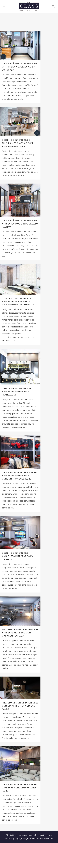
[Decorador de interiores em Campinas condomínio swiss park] (20, 763)
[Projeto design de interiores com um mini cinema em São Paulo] (20, 688)
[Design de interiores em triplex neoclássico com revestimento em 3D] (20, 121)
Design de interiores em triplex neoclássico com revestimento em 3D (17, 143)
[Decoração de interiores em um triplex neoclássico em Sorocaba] (20, 45)
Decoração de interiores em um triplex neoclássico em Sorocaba (19, 66)
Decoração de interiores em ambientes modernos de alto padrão (20, 223)
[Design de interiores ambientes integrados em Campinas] (20, 532)
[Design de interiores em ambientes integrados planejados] (20, 367)
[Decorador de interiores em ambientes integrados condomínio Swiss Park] (20, 452)
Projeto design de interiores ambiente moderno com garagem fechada (20, 632)
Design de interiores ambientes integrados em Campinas (18, 556)
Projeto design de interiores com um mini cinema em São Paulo (20, 706)
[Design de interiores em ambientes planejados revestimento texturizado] (20, 279)
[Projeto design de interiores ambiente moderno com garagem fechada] (20, 611)
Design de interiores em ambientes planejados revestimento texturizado (18, 301)
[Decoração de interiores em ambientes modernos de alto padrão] (20, 200)
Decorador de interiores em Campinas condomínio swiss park (19, 787)
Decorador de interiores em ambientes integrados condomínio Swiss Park (19, 475)
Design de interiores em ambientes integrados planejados (17, 391)
